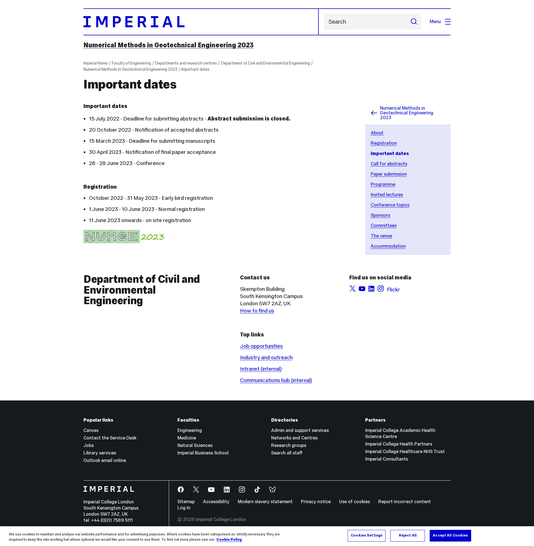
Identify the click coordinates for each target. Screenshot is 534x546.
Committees (384, 225)
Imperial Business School (203, 453)
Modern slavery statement (265, 502)
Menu (435, 21)
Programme (383, 184)
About (377, 133)
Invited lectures (387, 195)
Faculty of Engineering (131, 63)
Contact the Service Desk (109, 438)
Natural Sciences (194, 445)
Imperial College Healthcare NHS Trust (405, 451)
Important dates (195, 69)
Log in (183, 508)
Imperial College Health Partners (398, 444)
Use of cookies (354, 502)
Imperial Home (95, 63)
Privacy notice (316, 502)
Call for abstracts (389, 164)
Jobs (88, 445)
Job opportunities (261, 346)
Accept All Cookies (450, 535)
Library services (99, 453)
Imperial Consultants (386, 459)
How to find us (257, 310)
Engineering (189, 430)
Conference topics (390, 205)
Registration (384, 143)
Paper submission (389, 174)
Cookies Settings (366, 535)
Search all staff (287, 453)
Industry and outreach (266, 357)
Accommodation (388, 246)
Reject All (408, 535)
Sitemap (186, 502)
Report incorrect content (404, 502)
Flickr (393, 289)
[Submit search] (413, 22)
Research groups (288, 445)
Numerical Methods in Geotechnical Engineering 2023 (168, 45)
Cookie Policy (229, 540)
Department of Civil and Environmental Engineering (265, 63)
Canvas (90, 430)
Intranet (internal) (261, 368)
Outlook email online (104, 460)
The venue (381, 236)
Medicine (186, 438)
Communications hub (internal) (276, 380)
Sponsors (380, 215)
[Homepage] (201, 21)
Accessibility (216, 502)
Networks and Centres (294, 438)
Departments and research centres (186, 63)
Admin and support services (300, 430)
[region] (267, 536)
